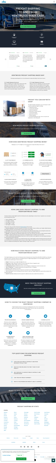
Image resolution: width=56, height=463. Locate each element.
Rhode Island (36, 422)
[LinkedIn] (38, 446)
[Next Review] (50, 59)
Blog (44, 442)
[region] (17, 455)
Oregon (35, 418)
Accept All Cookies (21, 458)
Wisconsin (46, 425)
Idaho (5, 430)
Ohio (35, 415)
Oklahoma (36, 417)
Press (34, 442)
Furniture (24, 438)
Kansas (15, 417)
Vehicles (8, 438)
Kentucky (16, 418)
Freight (31, 438)
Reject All (19, 455)
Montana (26, 415)
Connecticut (6, 422)
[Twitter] (28, 446)
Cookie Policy (34, 456)
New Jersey (26, 422)
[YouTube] (31, 446)
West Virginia (46, 423)
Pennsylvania (36, 420)
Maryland (16, 423)
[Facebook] (21, 446)
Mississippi (26, 412)
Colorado (5, 420)
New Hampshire (27, 420)
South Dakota (46, 412)
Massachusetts (17, 425)
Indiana (15, 413)
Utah (45, 417)
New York (26, 425)
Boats (38, 438)
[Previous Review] (5, 59)
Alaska (5, 413)
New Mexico (26, 423)
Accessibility (42, 456)
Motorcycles (16, 438)
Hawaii (5, 428)
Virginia (45, 420)
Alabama (5, 412)
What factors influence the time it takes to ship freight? (27, 367)
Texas (45, 415)
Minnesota (16, 428)
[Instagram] (24, 446)
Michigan (16, 427)
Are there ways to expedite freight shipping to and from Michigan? (27, 373)
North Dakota (37, 413)
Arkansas (5, 417)
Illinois (15, 412)
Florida (5, 425)
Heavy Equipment (46, 438)
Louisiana (16, 420)
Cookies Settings (7, 455)
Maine (15, 422)
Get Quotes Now (28, 133)
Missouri (25, 413)
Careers (24, 442)
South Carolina (37, 423)
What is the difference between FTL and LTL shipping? (28, 381)
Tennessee (46, 413)
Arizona (5, 415)
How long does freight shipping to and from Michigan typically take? (26, 362)
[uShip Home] (4, 1)
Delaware (5, 423)
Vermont (46, 418)
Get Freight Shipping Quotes (28, 26)
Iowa (15, 415)
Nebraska (26, 417)
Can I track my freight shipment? (22, 377)
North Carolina (37, 412)
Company (13, 442)
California (6, 418)
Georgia (5, 427)
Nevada (25, 418)
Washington (46, 422)
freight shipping (23, 226)
